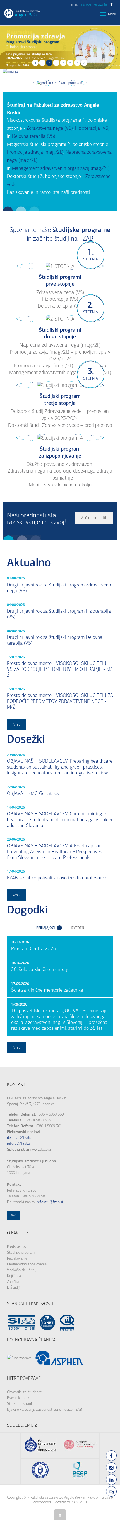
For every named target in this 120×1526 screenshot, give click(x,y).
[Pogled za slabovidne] (111, 4)
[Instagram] (111, 1467)
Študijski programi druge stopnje (60, 333)
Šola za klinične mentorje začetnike (47, 990)
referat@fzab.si (19, 1143)
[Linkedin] (111, 1479)
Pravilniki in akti (19, 1397)
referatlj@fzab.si (50, 1202)
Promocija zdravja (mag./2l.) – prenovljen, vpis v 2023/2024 (60, 355)
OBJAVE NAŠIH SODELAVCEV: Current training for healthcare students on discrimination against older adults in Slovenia (60, 819)
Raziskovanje (17, 1258)
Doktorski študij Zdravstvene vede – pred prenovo (60, 425)
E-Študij (13, 1287)
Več (13, 1215)
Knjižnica (14, 1275)
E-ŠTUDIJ (86, 4)
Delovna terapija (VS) (33, 136)
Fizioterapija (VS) (92, 128)
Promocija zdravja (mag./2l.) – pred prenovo (60, 366)
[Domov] (22, 13)
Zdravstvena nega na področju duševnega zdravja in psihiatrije (60, 474)
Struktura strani (19, 1403)
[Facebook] (111, 1455)
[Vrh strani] (60, 1514)
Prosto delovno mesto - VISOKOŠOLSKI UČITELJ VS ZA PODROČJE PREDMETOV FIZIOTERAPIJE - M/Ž (59, 669)
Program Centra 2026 (33, 949)
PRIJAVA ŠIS (100, 4)
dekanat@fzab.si (20, 1137)
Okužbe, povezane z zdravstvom (60, 464)
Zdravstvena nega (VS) (50, 128)
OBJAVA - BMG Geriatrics (33, 793)
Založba (13, 1281)
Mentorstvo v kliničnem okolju (60, 485)
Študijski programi (21, 1252)
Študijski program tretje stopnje (60, 399)
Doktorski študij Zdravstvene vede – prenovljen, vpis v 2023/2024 (60, 414)
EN (76, 4)
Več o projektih (94, 517)
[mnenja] (10, 71)
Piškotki (93, 1497)
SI (72, 4)
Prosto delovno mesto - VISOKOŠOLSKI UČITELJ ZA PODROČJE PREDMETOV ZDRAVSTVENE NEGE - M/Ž (60, 701)
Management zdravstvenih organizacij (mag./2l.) (61, 168)
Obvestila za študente (24, 1392)
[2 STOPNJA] (60, 318)
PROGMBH (79, 1502)
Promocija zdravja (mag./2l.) (35, 152)
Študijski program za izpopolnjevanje (60, 452)
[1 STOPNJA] (60, 266)
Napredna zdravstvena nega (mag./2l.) (60, 345)
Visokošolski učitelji (22, 1270)
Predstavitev (17, 1246)
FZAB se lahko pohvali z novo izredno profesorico (57, 878)
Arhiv (16, 724)
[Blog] (111, 1491)
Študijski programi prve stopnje (60, 280)
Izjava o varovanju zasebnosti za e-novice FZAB (44, 1409)
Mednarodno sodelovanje (27, 1264)
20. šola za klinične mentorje (40, 969)
